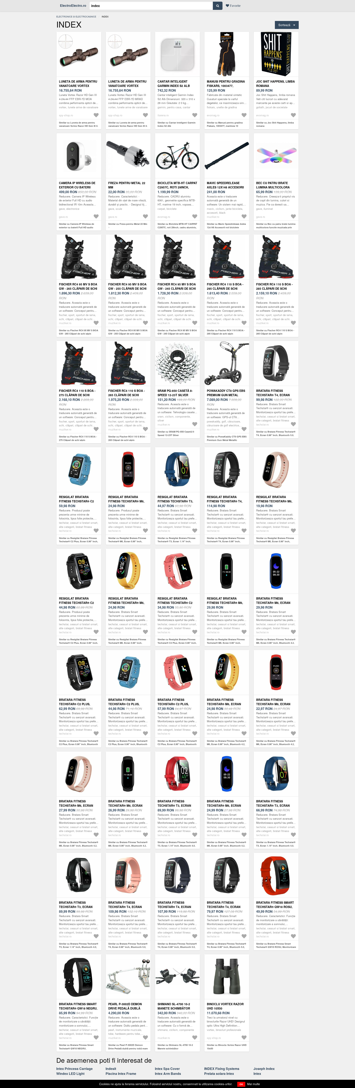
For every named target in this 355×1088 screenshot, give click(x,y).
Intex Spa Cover (167, 1068)
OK (241, 1084)
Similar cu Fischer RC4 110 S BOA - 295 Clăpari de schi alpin (226, 332)
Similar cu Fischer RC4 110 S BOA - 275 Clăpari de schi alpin (78, 438)
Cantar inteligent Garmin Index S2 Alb (174, 83)
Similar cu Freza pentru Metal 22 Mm (127, 223)
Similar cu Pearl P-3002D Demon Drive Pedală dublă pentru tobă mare (128, 1046)
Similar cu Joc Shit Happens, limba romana (275, 124)
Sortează (284, 25)
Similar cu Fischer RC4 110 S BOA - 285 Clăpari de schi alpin (275, 332)
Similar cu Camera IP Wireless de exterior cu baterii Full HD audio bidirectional (76, 227)
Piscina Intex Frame (121, 1073)
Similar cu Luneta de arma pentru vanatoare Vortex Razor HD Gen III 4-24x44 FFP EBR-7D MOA (78, 126)
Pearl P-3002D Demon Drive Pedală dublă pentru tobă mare (125, 1008)
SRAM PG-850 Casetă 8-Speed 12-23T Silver (175, 393)
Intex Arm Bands (168, 1073)
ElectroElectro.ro (73, 5)
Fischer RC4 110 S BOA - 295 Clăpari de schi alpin (225, 288)
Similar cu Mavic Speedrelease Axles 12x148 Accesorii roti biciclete (226, 225)
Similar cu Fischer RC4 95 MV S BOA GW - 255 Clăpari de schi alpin (128, 332)
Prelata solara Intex (219, 1073)
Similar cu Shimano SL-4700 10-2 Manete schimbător (175, 1046)
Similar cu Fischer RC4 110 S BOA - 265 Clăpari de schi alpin (127, 438)
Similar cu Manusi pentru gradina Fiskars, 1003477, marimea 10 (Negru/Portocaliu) (225, 126)
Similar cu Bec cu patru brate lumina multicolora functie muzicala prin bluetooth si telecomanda (275, 227)
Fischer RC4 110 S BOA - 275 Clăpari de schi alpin (77, 395)
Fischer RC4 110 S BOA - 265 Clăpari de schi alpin (126, 395)
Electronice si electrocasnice (76, 16)
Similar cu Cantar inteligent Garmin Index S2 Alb (177, 124)
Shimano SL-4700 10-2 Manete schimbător (174, 1006)
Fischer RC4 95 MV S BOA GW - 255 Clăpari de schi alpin (127, 288)
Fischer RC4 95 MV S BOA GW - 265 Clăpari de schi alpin (78, 288)
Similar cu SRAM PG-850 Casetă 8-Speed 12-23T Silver (176, 433)
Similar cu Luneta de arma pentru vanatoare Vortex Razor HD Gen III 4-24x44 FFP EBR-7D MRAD (128, 126)
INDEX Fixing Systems (221, 1068)
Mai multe (253, 1084)
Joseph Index (264, 1068)
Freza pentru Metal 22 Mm (126, 185)
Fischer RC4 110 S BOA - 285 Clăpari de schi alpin (274, 288)
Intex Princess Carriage (74, 1068)
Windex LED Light (70, 1073)
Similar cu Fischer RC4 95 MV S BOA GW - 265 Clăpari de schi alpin (78, 332)
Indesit (111, 1068)
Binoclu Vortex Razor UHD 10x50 (225, 1006)
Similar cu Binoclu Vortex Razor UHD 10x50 (227, 1046)
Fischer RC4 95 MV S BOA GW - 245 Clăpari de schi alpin (177, 288)
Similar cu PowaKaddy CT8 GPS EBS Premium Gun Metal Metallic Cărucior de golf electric (227, 440)
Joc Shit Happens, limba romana (275, 83)
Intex (257, 1073)
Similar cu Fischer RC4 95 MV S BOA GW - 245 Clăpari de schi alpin (177, 332)
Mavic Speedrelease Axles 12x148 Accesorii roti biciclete (225, 187)
